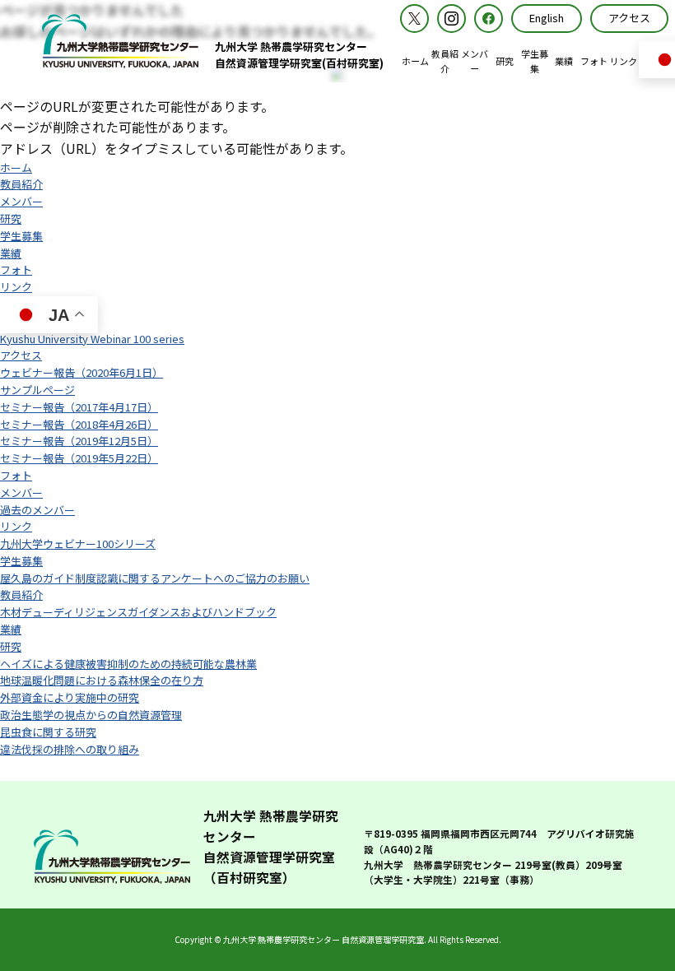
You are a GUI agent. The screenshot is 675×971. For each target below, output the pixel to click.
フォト (16, 269)
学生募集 (21, 236)
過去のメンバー (37, 510)
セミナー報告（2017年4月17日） (79, 407)
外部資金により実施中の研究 (69, 697)
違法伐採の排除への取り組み (69, 749)
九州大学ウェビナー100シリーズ (78, 543)
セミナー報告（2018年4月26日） (79, 424)
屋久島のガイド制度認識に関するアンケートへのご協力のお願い (155, 578)
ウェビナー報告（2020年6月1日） (81, 372)
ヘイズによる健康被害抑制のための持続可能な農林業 (128, 663)
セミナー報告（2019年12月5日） (79, 440)
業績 (10, 253)
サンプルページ (37, 389)
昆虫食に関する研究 (48, 732)
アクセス (21, 355)
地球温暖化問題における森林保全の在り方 (101, 680)
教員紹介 (21, 184)
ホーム (16, 167)
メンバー (21, 201)
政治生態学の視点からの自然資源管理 (91, 714)
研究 (10, 218)
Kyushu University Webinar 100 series (92, 338)
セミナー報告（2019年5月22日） (79, 458)
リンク (16, 287)
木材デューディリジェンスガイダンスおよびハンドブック (138, 612)
